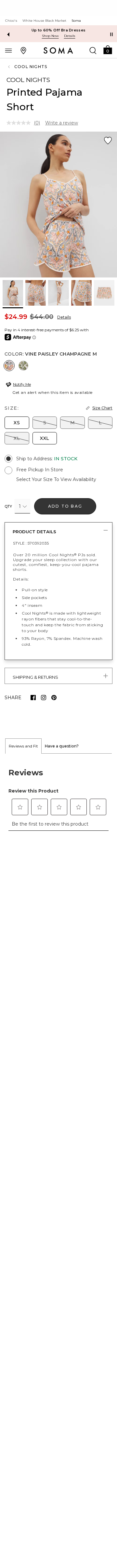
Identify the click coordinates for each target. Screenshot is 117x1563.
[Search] (93, 50)
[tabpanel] (58, 795)
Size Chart (102, 407)
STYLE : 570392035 (31, 543)
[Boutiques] (23, 50)
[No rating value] (20, 123)
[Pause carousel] (111, 34)
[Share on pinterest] (54, 697)
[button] (107, 49)
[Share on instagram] (43, 697)
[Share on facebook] (33, 697)
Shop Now (50, 36)
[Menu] (8, 50)
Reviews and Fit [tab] (23, 746)
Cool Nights (30, 66)
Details (64, 317)
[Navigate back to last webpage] (9, 66)
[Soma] (58, 50)
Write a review (61, 123)
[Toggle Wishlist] (107, 140)
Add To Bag (65, 506)
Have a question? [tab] (62, 746)
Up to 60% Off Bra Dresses (59, 30)
